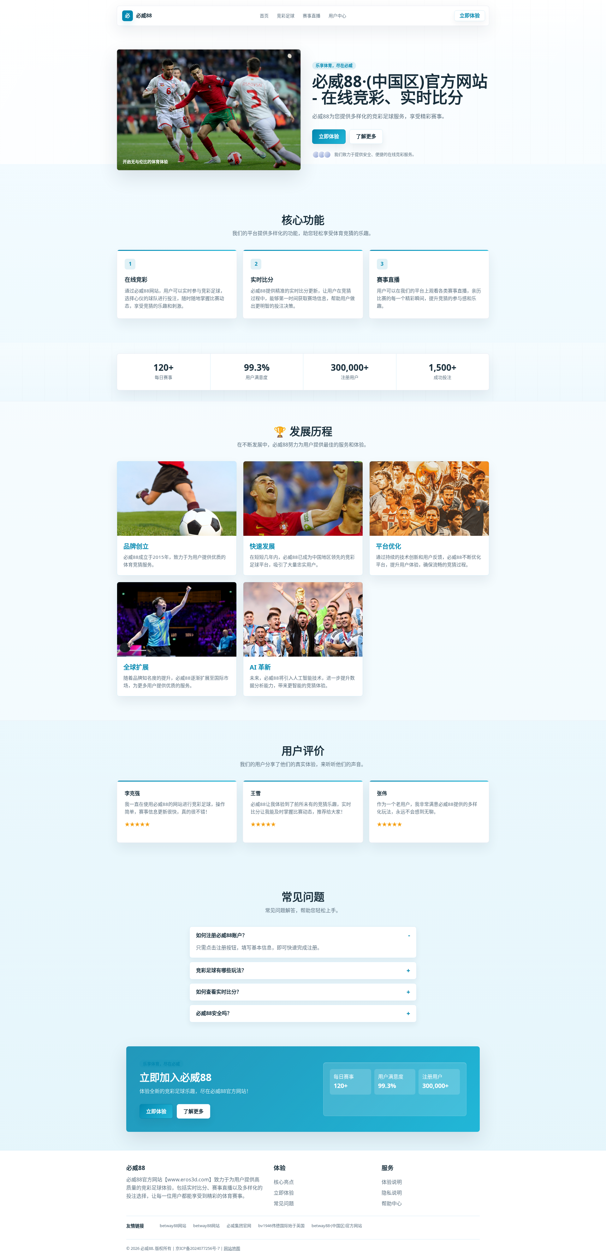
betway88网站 (173, 1225)
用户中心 (337, 16)
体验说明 (392, 1182)
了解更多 (366, 136)
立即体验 (470, 15)
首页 (264, 16)
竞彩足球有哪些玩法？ (221, 970)
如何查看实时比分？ (218, 991)
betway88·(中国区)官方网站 (337, 1225)
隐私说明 (392, 1192)
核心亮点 (284, 1182)
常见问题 (284, 1203)
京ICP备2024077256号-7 (198, 1248)
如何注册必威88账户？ (221, 935)
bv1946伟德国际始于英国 (281, 1225)
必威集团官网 (239, 1225)
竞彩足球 (285, 16)
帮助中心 (392, 1203)
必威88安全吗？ (214, 1013)
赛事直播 (311, 16)
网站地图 (232, 1248)
